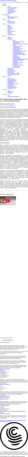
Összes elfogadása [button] (3, 411)
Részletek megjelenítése (5, 368)
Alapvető (2, 365)
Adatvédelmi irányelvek (5, 413)
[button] (14, 436)
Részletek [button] (23, 456)
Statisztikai (2, 379)
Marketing (2, 391)
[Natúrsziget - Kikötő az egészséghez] (8, 0)
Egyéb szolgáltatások (4, 401)
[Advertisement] (5, 239)
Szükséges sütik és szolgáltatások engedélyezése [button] (10, 420)
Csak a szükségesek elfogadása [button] (14, 411)
